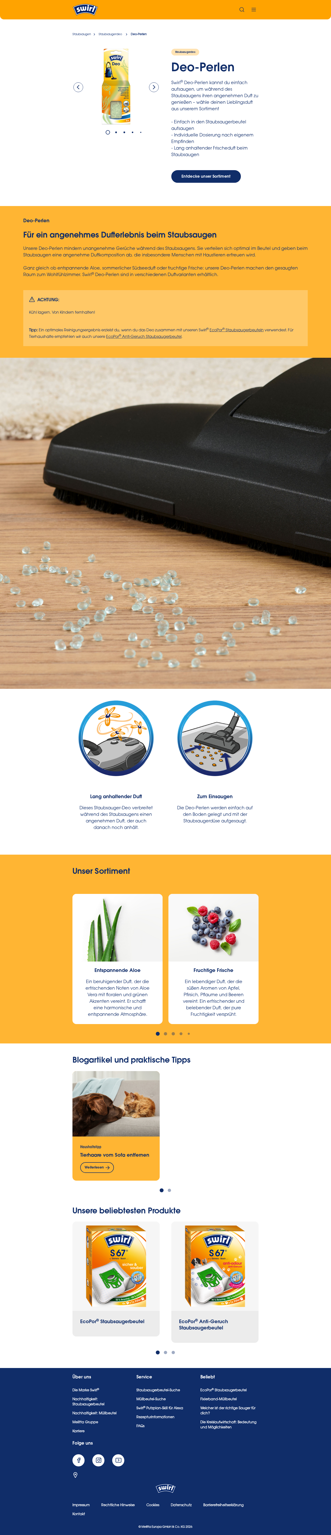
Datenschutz (181, 1505)
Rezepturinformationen (155, 1417)
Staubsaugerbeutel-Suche (158, 1390)
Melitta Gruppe (85, 1422)
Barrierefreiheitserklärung (223, 1505)
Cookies (152, 1505)
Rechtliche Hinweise (118, 1505)
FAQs (140, 1426)
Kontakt (78, 1514)
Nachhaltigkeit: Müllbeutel (94, 1413)
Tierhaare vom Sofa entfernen (114, 1155)
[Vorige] (78, 87)
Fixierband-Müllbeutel (218, 1399)
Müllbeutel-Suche (151, 1399)
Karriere (78, 1431)
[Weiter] (154, 87)
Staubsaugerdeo (185, 52)
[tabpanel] (116, 86)
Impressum (81, 1505)
